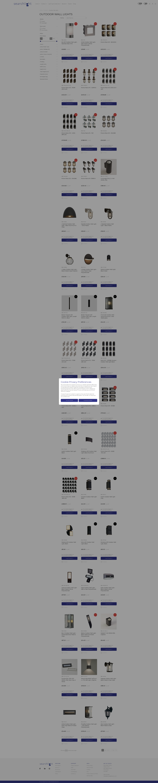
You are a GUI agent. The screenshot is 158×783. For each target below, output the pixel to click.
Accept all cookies (88, 400)
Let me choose (69, 400)
